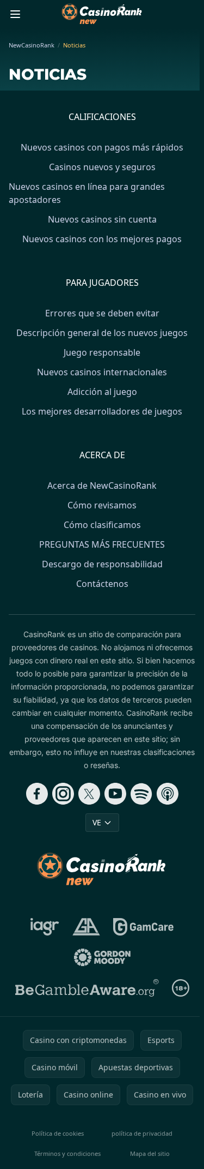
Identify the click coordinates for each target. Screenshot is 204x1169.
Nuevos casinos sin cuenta (102, 219)
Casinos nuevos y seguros (102, 167)
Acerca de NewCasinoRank (102, 485)
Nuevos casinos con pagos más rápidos (102, 147)
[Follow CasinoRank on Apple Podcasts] (167, 794)
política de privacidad (142, 1133)
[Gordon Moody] (102, 957)
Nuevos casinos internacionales (102, 372)
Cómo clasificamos (102, 525)
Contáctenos (102, 584)
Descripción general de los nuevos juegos (102, 333)
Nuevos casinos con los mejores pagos (102, 239)
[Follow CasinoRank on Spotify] (141, 794)
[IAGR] (44, 927)
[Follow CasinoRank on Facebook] (37, 794)
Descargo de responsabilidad (102, 564)
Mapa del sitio (150, 1153)
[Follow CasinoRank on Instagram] (63, 794)
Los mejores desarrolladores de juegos (102, 411)
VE (96, 822)
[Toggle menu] (15, 14)
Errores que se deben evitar (102, 313)
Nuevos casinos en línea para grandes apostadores (87, 193)
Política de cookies (58, 1133)
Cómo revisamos (102, 505)
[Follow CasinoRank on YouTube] (115, 794)
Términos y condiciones (67, 1153)
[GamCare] (143, 927)
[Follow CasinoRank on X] (89, 794)
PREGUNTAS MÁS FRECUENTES (102, 544)
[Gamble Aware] (87, 988)
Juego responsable (102, 352)
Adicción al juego (102, 392)
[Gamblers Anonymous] (86, 927)
